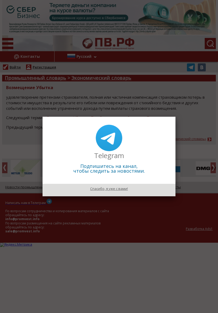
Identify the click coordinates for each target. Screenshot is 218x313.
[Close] (175, 116)
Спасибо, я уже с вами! (109, 188)
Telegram (109, 155)
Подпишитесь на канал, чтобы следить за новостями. (109, 168)
